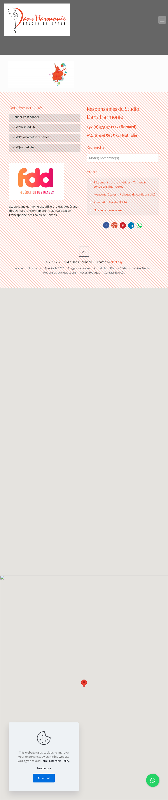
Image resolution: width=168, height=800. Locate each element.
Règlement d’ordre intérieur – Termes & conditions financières (120, 184)
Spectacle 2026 (54, 268)
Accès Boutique (90, 272)
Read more (44, 768)
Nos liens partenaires (108, 210)
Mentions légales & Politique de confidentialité (124, 194)
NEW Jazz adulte (23, 147)
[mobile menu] (162, 20)
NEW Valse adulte (24, 127)
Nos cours (34, 268)
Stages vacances (79, 268)
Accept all (44, 778)
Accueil (19, 268)
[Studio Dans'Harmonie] (37, 20)
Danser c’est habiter (25, 117)
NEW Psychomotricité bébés (30, 137)
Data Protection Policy (54, 761)
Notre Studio (141, 268)
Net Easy (116, 262)
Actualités (100, 268)
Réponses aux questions (60, 272)
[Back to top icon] (84, 252)
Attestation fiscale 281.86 (110, 202)
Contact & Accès (114, 272)
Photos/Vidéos (120, 268)
